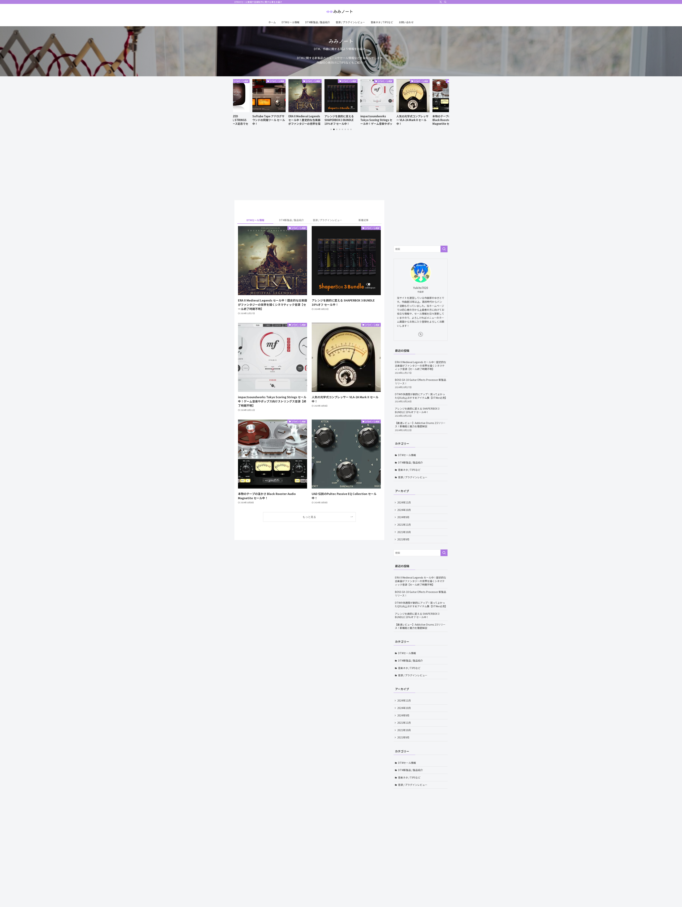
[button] (331, 129)
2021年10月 (404, 532)
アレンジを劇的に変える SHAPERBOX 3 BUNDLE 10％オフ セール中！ (417, 412)
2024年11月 (404, 502)
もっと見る (309, 517)
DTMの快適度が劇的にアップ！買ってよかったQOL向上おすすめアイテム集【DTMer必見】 (421, 397)
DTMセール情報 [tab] (255, 220)
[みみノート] (341, 11)
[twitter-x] (440, 2)
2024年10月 (404, 510)
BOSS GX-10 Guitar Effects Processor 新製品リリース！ (420, 383)
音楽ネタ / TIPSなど (409, 470)
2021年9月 (403, 539)
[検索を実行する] (444, 249)
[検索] (445, 2)
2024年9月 (403, 517)
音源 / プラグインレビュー (412, 477)
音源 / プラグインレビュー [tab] (327, 220)
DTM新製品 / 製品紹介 (410, 462)
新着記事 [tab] (364, 220)
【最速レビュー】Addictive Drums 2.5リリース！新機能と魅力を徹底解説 (420, 426)
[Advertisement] (309, 169)
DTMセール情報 (407, 455)
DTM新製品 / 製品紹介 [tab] (291, 220)
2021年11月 (404, 524)
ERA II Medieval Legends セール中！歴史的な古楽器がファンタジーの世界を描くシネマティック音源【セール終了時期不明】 (420, 367)
